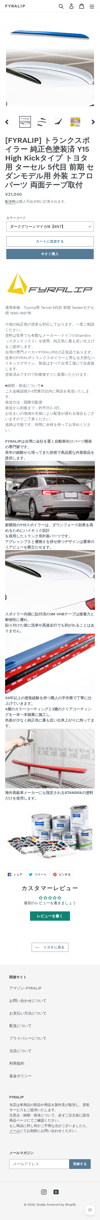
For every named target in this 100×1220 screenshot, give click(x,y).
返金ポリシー (20, 1076)
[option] (25, 122)
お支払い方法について (28, 1013)
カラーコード (16, 218)
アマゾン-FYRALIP (25, 988)
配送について (20, 1026)
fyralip (15, 5)
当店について (20, 1051)
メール (14, 1131)
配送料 (10, 201)
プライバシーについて (28, 1038)
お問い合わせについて (28, 1000)
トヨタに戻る (53, 947)
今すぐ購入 (50, 254)
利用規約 (16, 1063)
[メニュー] (92, 6)
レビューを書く (50, 916)
